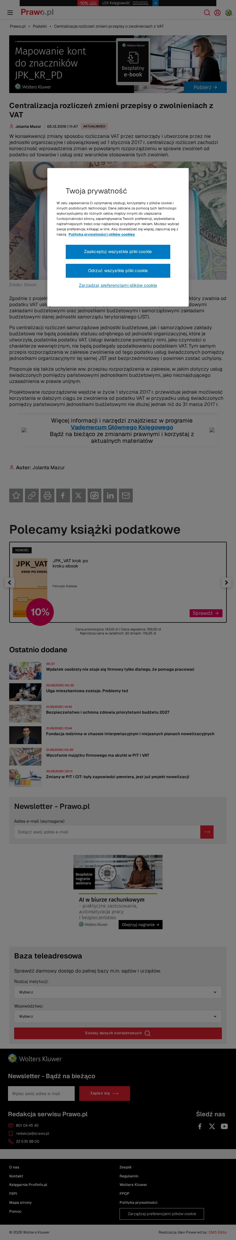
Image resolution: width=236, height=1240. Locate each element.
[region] (118, 237)
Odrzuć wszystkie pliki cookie (118, 270)
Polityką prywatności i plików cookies (102, 234)
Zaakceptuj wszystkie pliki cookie (118, 251)
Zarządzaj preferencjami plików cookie (118, 285)
